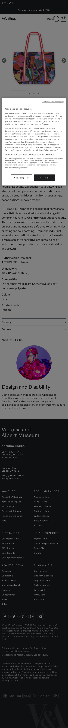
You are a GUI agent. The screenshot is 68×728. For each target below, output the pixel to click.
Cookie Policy (56, 150)
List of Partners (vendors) (16, 168)
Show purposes (21, 178)
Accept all (44, 178)
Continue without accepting (53, 102)
